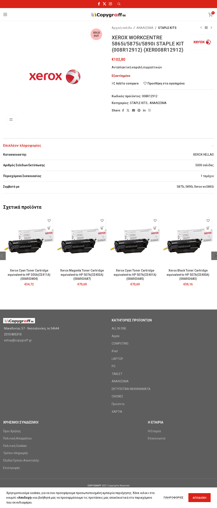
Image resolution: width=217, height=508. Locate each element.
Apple (116, 336)
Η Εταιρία (154, 431)
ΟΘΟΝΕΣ (117, 396)
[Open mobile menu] (5, 14)
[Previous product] (201, 27)
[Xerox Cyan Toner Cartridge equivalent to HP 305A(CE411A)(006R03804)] (29, 241)
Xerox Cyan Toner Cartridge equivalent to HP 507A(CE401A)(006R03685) (135, 274)
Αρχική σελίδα (122, 28)
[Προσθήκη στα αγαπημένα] (49, 220)
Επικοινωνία (156, 438)
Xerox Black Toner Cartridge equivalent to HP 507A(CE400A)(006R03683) (188, 274)
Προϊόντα (118, 404)
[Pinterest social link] (139, 110)
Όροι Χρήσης (12, 431)
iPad (115, 351)
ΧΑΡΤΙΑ (117, 411)
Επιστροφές (11, 468)
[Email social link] (133, 110)
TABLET (117, 374)
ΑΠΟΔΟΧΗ (199, 497)
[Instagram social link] (110, 4)
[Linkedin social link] (144, 110)
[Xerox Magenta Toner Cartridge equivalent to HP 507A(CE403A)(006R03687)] (82, 241)
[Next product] (211, 27)
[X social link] (104, 4)
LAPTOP (117, 358)
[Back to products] (206, 27)
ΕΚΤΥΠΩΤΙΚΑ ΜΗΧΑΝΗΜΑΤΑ (131, 389)
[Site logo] (109, 14)
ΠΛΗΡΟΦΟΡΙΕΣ (174, 497)
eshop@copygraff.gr (18, 340)
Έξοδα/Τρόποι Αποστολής (21, 460)
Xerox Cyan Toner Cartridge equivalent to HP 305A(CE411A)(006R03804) (29, 274)
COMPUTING (120, 343)
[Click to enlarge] (11, 119)
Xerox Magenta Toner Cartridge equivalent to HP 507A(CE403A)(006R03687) (82, 274)
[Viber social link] (149, 110)
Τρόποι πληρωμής (15, 453)
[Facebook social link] (98, 4)
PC (113, 366)
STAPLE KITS (167, 28)
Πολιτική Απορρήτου (17, 438)
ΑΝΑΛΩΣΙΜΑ (144, 28)
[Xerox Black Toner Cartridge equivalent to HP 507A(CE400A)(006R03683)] (188, 241)
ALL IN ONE (119, 328)
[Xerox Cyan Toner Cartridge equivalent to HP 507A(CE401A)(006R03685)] (135, 241)
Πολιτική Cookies (15, 445)
